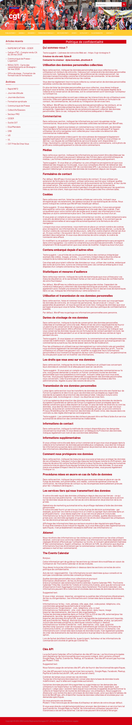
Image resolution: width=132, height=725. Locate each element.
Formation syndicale (17, 101)
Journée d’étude (16, 93)
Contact (109, 33)
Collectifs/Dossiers (16, 110)
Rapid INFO (13, 88)
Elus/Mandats (14, 126)
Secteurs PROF (62, 33)
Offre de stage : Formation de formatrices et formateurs (21, 74)
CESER (74, 33)
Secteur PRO (13, 114)
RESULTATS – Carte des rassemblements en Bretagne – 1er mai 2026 (22, 67)
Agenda (21, 33)
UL (9, 139)
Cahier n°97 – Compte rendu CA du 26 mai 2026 (22, 53)
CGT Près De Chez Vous (18, 143)
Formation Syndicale (45, 33)
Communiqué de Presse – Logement (19, 59)
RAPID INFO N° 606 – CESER (20, 48)
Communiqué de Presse (19, 105)
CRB (10, 131)
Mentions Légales (71, 721)
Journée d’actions (16, 97)
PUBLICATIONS (10, 33)
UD (9, 135)
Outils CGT (84, 33)
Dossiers (31, 33)
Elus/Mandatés (97, 33)
